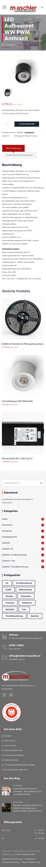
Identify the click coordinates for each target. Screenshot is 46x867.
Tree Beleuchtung (14, 616)
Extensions (7, 525)
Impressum (30, 859)
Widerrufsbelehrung (31, 862)
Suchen (41, 483)
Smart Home (10, 745)
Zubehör (5, 136)
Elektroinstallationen (13, 750)
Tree (24, 609)
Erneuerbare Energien (14, 755)
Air (7, 583)
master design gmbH (25, 854)
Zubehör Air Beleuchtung (14, 555)
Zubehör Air (7, 549)
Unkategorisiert (9, 537)
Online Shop (9, 741)
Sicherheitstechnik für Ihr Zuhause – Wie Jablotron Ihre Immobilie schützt (27, 791)
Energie (9, 596)
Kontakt (7, 736)
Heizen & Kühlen (11, 760)
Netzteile (10, 609)
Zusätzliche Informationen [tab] (19, 155)
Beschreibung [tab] (13, 148)
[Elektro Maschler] (23, 7)
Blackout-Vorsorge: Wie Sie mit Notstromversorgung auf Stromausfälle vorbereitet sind (28, 808)
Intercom (10, 603)
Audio (5, 519)
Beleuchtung (31, 136)
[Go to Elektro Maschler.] (3, 45)
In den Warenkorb (26, 124)
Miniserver (7, 531)
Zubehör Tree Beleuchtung (15, 566)
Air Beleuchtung (24, 583)
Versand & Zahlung (10, 862)
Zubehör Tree (8, 561)
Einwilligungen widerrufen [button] (16, 769)
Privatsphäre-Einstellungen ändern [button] (19, 765)
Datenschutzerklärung (12, 859)
